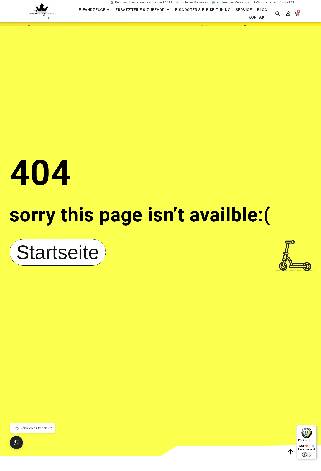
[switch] (306, 454)
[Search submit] (277, 13)
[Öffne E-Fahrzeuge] (108, 10)
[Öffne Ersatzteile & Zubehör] (168, 10)
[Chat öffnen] (16, 442)
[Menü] (314, 427)
